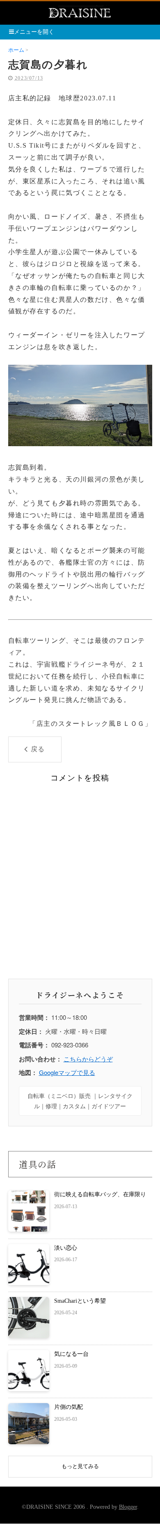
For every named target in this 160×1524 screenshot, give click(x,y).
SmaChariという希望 (80, 1301)
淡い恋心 (65, 1248)
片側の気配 (68, 1407)
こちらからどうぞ (88, 1058)
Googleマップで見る (67, 1072)
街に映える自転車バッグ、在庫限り (100, 1194)
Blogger (128, 1507)
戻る (38, 749)
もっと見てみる (80, 1466)
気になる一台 (71, 1354)
